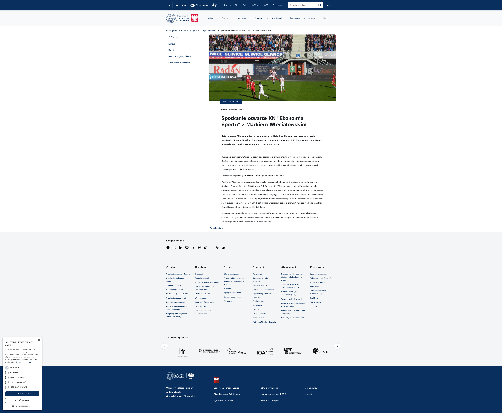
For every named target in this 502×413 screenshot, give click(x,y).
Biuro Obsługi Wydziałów (179, 56)
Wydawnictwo (200, 298)
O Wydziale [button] (174, 37)
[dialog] (22, 373)
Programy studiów (260, 285)
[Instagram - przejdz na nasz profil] (174, 247)
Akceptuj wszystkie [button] (22, 394)
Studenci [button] (259, 18)
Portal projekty (316, 302)
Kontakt (172, 44)
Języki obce (257, 305)
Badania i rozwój (202, 278)
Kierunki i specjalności (175, 302)
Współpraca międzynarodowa (207, 282)
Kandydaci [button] (242, 18)
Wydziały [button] (225, 18)
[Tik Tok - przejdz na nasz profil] (205, 247)
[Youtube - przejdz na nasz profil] (187, 247)
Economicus (278, 5)
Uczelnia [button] (209, 18)
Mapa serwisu (311, 388)
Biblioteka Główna (202, 294)
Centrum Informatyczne (204, 302)
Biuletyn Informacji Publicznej (227, 388)
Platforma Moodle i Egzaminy (264, 322)
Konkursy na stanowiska (179, 62)
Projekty (227, 288)
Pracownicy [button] (295, 18)
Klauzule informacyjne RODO (273, 394)
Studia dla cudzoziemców (176, 298)
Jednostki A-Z (201, 306)
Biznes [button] (311, 18)
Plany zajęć (257, 274)
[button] (330, 5)
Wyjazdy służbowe (317, 282)
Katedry (171, 50)
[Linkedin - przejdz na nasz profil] (180, 247)
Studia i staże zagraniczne (263, 289)
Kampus (256, 309)
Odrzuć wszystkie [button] (22, 400)
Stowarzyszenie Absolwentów (293, 318)
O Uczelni (199, 274)
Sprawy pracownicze (318, 274)
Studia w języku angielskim (177, 294)
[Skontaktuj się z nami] (217, 247)
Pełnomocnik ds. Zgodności (321, 278)
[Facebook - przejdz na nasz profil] (168, 247)
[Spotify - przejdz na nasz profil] (199, 247)
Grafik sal (314, 298)
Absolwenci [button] (277, 18)
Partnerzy (228, 301)
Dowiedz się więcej (23, 362)
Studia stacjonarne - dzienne (178, 274)
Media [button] (326, 18)
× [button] (39, 340)
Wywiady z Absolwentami (291, 299)
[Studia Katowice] (182, 18)
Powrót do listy (216, 228)
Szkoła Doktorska (173, 285)
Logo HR (313, 306)
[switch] (192, 5)
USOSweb (255, 5)
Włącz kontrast (202, 5)
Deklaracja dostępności (270, 400)
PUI (236, 5)
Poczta (227, 5)
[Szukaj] (319, 5)
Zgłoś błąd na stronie (223, 400)
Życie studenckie (259, 314)
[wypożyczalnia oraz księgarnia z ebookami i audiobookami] (223, 247)
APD (266, 5)
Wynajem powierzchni (232, 293)
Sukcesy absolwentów (232, 297)
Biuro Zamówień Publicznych (227, 394)
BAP (245, 5)
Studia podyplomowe (174, 289)
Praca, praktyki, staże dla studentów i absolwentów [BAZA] (234, 281)
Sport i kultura (258, 318)
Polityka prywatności (269, 388)
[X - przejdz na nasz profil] (193, 247)
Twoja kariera (258, 301)
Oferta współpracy (231, 274)
